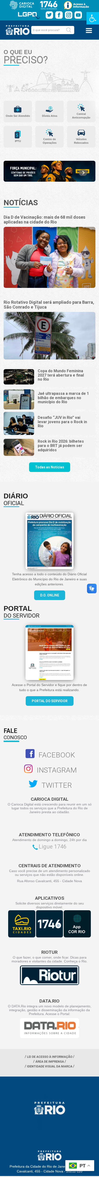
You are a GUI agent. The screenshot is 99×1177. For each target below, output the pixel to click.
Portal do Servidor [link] (50, 701)
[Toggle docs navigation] (89, 30)
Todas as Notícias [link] (49, 467)
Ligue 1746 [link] (53, 846)
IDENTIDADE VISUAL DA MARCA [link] (49, 1066)
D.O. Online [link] (49, 595)
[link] (93, 18)
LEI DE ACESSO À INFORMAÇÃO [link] (49, 1057)
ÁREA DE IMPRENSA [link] (49, 1061)
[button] (68, 30)
